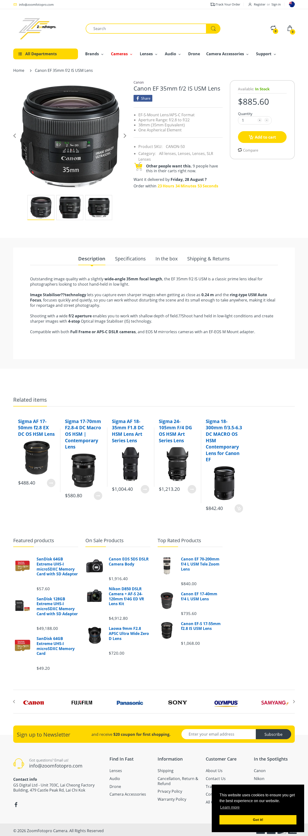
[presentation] (14, 701)
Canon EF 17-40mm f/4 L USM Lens (199, 596)
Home (18, 70)
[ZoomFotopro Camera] (37, 28)
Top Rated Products (179, 540)
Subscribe (273, 734)
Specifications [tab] (130, 259)
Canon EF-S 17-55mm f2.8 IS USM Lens (201, 626)
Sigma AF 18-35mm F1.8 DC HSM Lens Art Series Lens (128, 431)
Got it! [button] (258, 820)
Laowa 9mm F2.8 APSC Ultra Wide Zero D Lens (129, 633)
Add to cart (265, 137)
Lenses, (184, 153)
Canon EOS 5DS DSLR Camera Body (129, 562)
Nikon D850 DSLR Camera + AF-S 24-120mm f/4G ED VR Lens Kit (126, 596)
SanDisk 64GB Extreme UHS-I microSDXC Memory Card (56, 646)
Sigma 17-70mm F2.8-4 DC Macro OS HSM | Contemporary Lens (83, 434)
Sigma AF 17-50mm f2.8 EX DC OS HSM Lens (36, 427)
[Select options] (51, 483)
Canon (139, 82)
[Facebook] (16, 805)
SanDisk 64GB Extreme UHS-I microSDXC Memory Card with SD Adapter (57, 567)
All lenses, (168, 153)
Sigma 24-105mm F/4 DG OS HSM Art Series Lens (175, 431)
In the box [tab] (166, 259)
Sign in (276, 4)
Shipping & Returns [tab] (208, 259)
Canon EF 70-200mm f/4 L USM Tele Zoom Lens (200, 564)
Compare (250, 150)
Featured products (33, 540)
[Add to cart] (239, 508)
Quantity (245, 113)
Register (259, 4)
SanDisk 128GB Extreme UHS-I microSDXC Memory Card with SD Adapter (57, 606)
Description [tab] (91, 259)
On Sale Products (104, 540)
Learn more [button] (230, 807)
